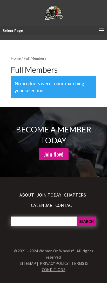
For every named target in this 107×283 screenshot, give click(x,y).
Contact (65, 205)
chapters (75, 195)
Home (16, 58)
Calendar (41, 205)
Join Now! (53, 154)
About (26, 195)
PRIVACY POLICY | (55, 263)
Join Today (49, 195)
